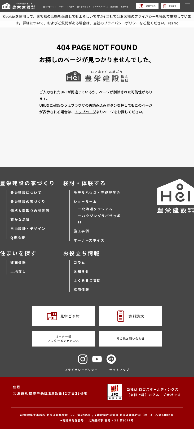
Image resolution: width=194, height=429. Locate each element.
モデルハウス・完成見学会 (97, 192)
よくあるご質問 (87, 280)
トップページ (85, 111)
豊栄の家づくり (49, 6)
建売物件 (114, 6)
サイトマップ (119, 370)
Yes (170, 22)
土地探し (18, 271)
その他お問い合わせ (131, 338)
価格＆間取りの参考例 (29, 210)
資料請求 (172, 6)
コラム (79, 262)
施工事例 (81, 230)
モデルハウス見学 (66, 6)
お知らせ (81, 271)
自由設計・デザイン (28, 228)
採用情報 (81, 289)
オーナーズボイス (100, 6)
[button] (188, 6)
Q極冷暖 (17, 237)
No (176, 22)
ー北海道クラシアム (95, 208)
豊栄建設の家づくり (28, 201)
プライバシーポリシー (81, 370)
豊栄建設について (26, 192)
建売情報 (18, 262)
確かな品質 (20, 219)
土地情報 (124, 6)
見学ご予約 (150, 6)
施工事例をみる (83, 6)
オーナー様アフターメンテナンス (63, 338)
